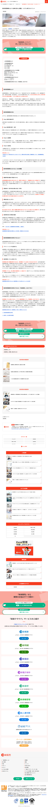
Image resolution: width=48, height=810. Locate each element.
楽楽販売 (10, 28)
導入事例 (4, 762)
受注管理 (34, 444)
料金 (3, 763)
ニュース (26, 763)
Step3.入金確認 (7, 67)
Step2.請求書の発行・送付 (9, 65)
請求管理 (4, 11)
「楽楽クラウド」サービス (20, 624)
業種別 (26, 760)
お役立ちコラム (18, 4)
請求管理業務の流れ (9, 63)
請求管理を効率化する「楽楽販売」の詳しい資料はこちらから (14, 309)
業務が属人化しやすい (8, 74)
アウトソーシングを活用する (9, 78)
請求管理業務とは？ (9, 61)
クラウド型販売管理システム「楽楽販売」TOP (7, 4)
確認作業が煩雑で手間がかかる (9, 71)
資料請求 (18, 778)
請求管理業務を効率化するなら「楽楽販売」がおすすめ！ (16, 81)
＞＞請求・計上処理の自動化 (8, 315)
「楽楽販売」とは (6, 349)
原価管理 (15, 534)
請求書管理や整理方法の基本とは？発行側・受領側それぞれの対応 (15, 231)
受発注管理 (13, 444)
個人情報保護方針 (28, 774)
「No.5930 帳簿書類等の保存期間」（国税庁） (14, 226)
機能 (26, 762)
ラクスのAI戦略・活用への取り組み (32, 771)
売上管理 (32, 534)
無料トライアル (29, 778)
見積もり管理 (14, 441)
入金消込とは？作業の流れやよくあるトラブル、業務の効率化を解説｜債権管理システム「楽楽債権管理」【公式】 (23, 155)
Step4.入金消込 (7, 68)
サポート (4, 765)
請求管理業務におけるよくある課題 (12, 70)
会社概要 (26, 767)
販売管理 (34, 439)
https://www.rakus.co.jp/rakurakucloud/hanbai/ (20, 429)
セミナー (4, 767)
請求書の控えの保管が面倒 (8, 75)
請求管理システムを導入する (9, 79)
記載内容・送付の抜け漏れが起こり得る (11, 72)
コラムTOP (13, 439)
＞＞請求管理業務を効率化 (7, 312)
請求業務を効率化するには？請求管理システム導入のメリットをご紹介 (16, 281)
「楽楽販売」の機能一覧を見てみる (10, 352)
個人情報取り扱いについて (30, 773)
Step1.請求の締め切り (8, 64)
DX (15, 536)
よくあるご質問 (5, 769)
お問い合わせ (27, 765)
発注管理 (32, 531)
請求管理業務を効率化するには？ (11, 77)
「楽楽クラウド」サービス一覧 (31, 769)
